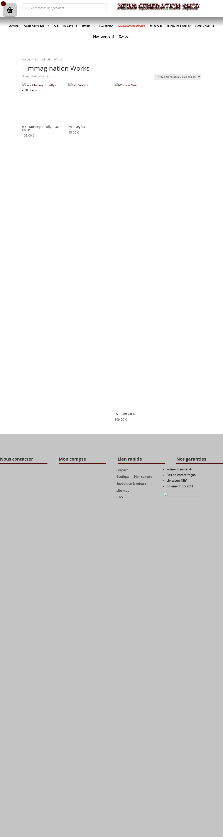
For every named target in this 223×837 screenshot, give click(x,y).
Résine (86, 26)
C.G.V (120, 497)
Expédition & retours (132, 484)
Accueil (14, 26)
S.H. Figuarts (63, 26)
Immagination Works (131, 26)
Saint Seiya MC (34, 26)
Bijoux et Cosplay (179, 26)
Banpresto (106, 26)
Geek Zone (202, 26)
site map (123, 491)
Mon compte (101, 36)
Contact (124, 36)
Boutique (123, 477)
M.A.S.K (156, 26)
